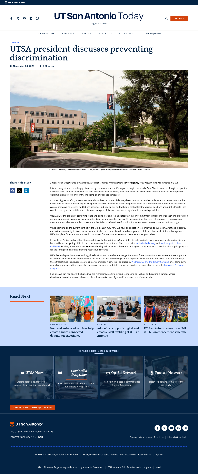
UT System (158, 454)
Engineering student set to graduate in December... (79, 467)
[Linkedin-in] (178, 428)
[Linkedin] (30, 18)
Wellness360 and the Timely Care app (150, 261)
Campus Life (47, 33)
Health (86, 33)
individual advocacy (146, 243)
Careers (133, 437)
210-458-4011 (34, 436)
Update (102, 325)
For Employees (153, 33)
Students (150, 325)
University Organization (177, 437)
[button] (12, 190)
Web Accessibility (128, 454)
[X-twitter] (17, 18)
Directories (159, 437)
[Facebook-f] (11, 18)
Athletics (105, 33)
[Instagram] (37, 18)
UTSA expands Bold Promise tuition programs (129, 467)
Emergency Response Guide (96, 454)
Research (68, 33)
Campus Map (145, 437)
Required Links (144, 454)
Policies (114, 454)
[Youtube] (24, 18)
